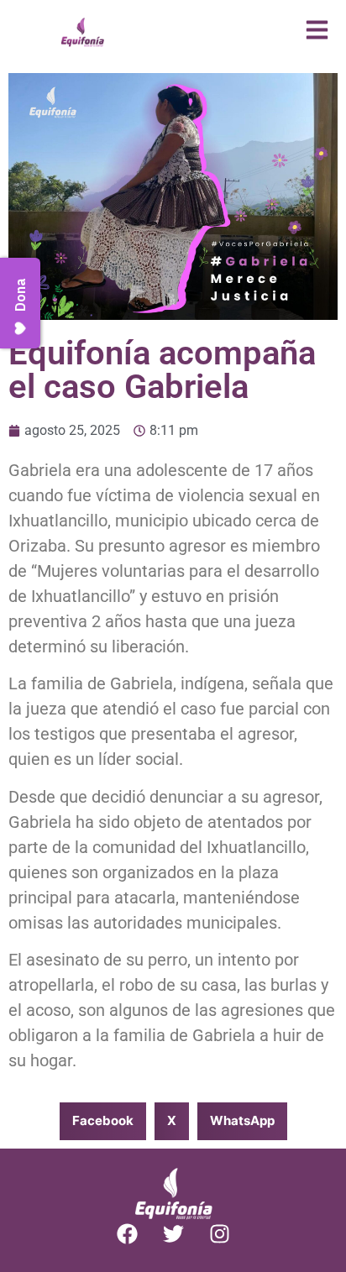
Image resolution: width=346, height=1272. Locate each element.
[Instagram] (219, 1234)
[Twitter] (173, 1234)
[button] (103, 1121)
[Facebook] (127, 1234)
